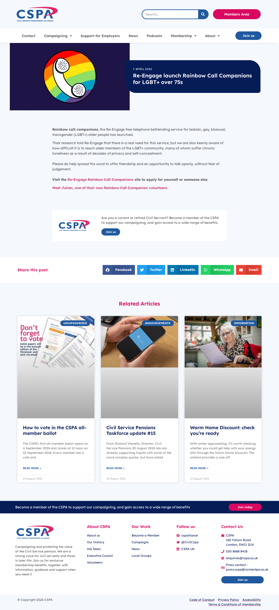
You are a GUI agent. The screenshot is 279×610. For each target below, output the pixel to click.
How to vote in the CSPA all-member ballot (54, 430)
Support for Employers (100, 36)
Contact (28, 36)
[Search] (203, 14)
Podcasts (154, 36)
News (133, 36)
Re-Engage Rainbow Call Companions (99, 179)
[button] (119, 270)
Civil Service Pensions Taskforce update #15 (131, 430)
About (210, 36)
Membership (181, 36)
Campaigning (56, 36)
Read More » (32, 468)
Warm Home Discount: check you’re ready (222, 430)
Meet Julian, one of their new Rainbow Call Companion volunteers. (110, 188)
